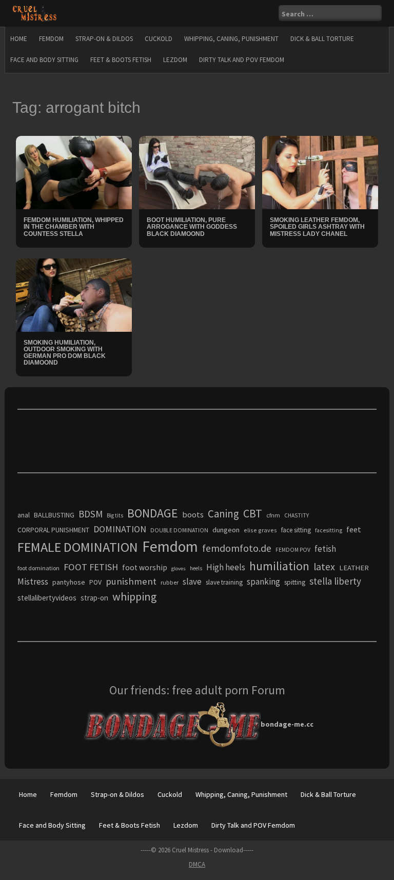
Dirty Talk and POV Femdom (241, 59)
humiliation (279, 565)
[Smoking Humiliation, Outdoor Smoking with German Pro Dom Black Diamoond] (74, 294)
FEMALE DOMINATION (77, 546)
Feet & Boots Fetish (120, 59)
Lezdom (175, 59)
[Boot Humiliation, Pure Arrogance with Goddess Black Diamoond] (197, 171)
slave (192, 581)
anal (23, 514)
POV (95, 582)
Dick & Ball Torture (322, 38)
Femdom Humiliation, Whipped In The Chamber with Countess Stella (74, 226)
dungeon (226, 529)
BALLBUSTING (54, 514)
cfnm (273, 515)
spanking (263, 581)
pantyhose (68, 582)
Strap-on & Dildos (104, 38)
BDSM (90, 514)
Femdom (51, 38)
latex (324, 567)
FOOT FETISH (91, 567)
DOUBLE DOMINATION (179, 530)
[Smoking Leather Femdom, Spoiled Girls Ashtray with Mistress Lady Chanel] (320, 171)
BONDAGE (152, 513)
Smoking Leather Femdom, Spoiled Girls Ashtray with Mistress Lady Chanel (317, 226)
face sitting (296, 530)
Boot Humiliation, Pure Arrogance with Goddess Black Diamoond (192, 226)
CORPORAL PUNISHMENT (53, 530)
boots (193, 514)
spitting (294, 582)
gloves (178, 568)
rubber (170, 582)
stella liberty (335, 581)
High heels (225, 567)
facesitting (328, 530)
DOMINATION (119, 529)
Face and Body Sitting (44, 59)
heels (196, 568)
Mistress (32, 581)
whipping (134, 596)
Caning (223, 514)
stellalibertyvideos (46, 598)
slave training (224, 582)
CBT (252, 513)
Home (18, 38)
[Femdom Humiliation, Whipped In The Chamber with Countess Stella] (74, 171)
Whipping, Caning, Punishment (231, 38)
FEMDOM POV (292, 549)
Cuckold (158, 38)
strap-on (94, 598)
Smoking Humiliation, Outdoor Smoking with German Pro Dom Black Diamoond (65, 353)
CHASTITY (296, 515)
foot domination (38, 568)
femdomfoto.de (236, 548)
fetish (325, 548)
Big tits (115, 515)
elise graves (260, 530)
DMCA (197, 864)
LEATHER (354, 567)
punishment (131, 581)
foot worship (144, 567)
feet (353, 529)
